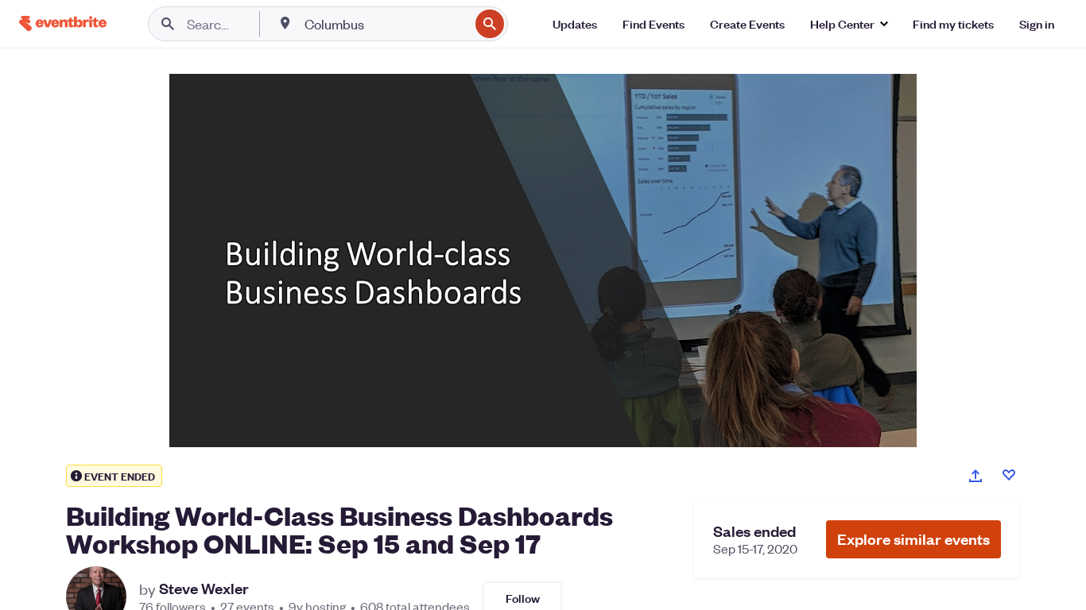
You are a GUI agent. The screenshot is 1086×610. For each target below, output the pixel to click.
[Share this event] (975, 476)
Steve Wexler (204, 588)
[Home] (63, 23)
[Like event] (1009, 475)
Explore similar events (913, 539)
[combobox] (385, 24)
